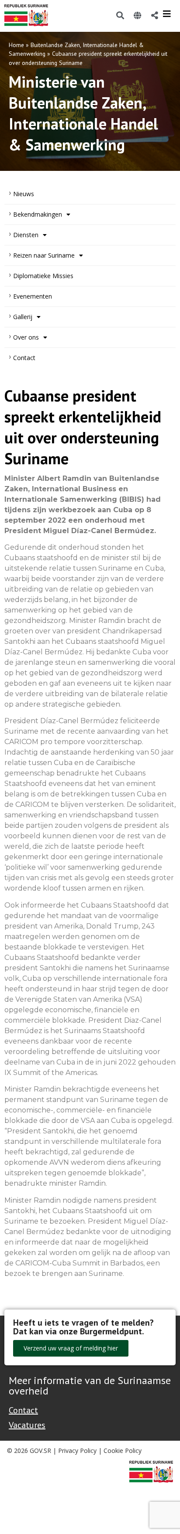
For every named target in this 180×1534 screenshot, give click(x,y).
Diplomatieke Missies (43, 276)
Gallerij (22, 317)
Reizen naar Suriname (44, 255)
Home (16, 45)
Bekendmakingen (37, 214)
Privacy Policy (77, 1450)
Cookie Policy (123, 1450)
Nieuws (23, 194)
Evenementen (32, 296)
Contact (24, 358)
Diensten (25, 235)
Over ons (26, 337)
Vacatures (27, 1425)
